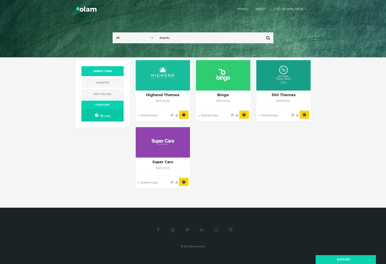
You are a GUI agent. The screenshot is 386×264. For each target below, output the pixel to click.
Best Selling (102, 94)
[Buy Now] (177, 115)
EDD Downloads (288, 9)
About (260, 9)
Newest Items (102, 71)
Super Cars (162, 162)
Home (243, 9)
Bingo (223, 95)
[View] (172, 115)
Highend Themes (162, 95)
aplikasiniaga (149, 115)
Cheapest (102, 82)
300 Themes (283, 95)
